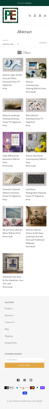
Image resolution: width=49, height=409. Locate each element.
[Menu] (44, 15)
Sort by (5, 40)
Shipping (9, 336)
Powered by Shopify (34, 401)
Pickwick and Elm (20, 401)
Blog (7, 329)
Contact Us (10, 322)
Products (8, 308)
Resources (9, 315)
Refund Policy (11, 342)
